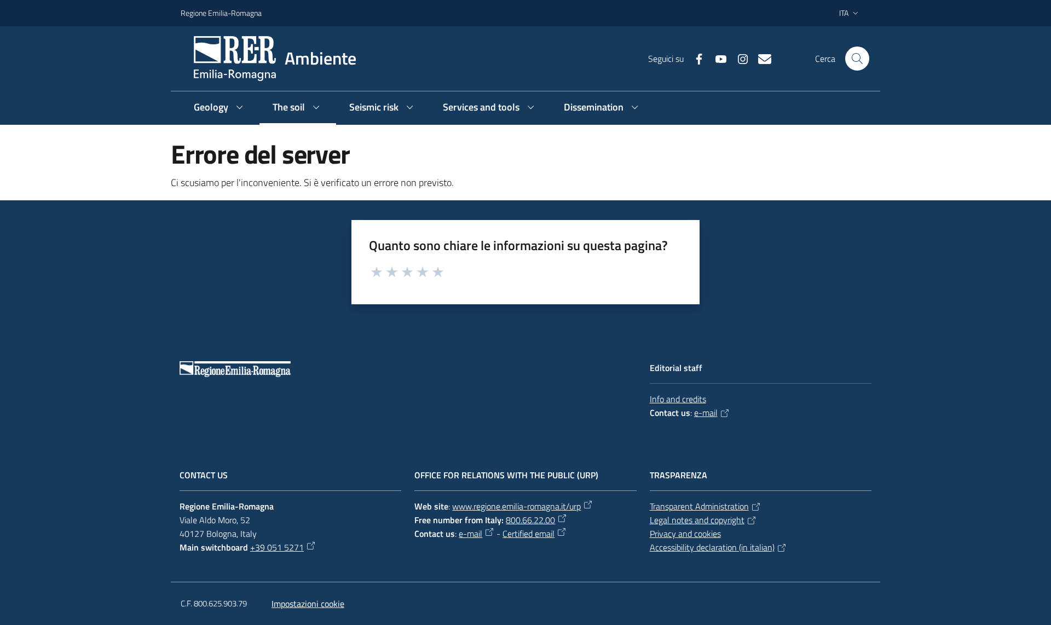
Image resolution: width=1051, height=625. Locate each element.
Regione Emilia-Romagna (221, 13)
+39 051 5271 (277, 547)
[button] (857, 58)
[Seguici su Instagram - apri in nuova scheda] (738, 58)
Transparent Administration (699, 506)
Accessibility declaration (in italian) (712, 547)
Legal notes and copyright (697, 519)
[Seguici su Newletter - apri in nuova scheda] (760, 58)
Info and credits (678, 399)
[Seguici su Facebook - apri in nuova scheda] (695, 58)
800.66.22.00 (530, 519)
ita (843, 13)
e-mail (706, 412)
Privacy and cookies (685, 533)
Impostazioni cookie (308, 603)
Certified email (529, 533)
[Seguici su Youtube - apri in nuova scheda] (716, 58)
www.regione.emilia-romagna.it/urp (516, 506)
